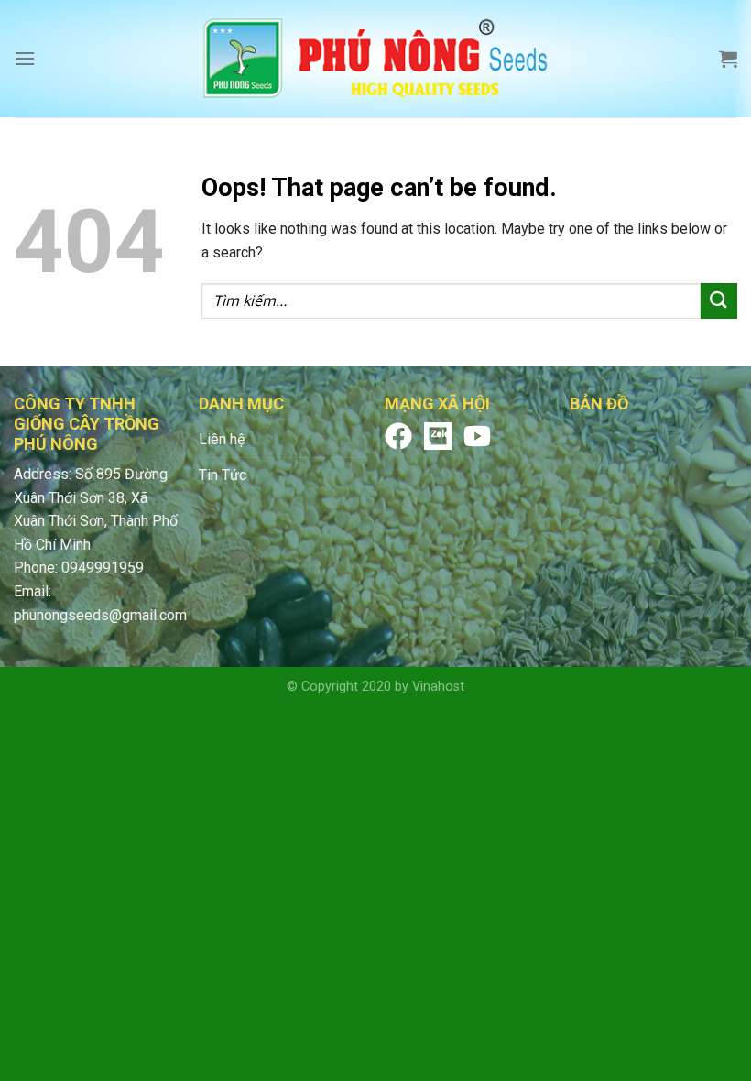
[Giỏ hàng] (728, 58)
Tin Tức (222, 475)
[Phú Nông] (375, 58)
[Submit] (719, 301)
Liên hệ (222, 439)
